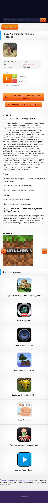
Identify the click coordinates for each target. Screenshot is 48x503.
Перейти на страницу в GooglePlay (25, 104)
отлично (19, 76)
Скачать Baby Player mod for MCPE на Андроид (25, 97)
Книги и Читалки (29, 64)
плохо (18, 81)
